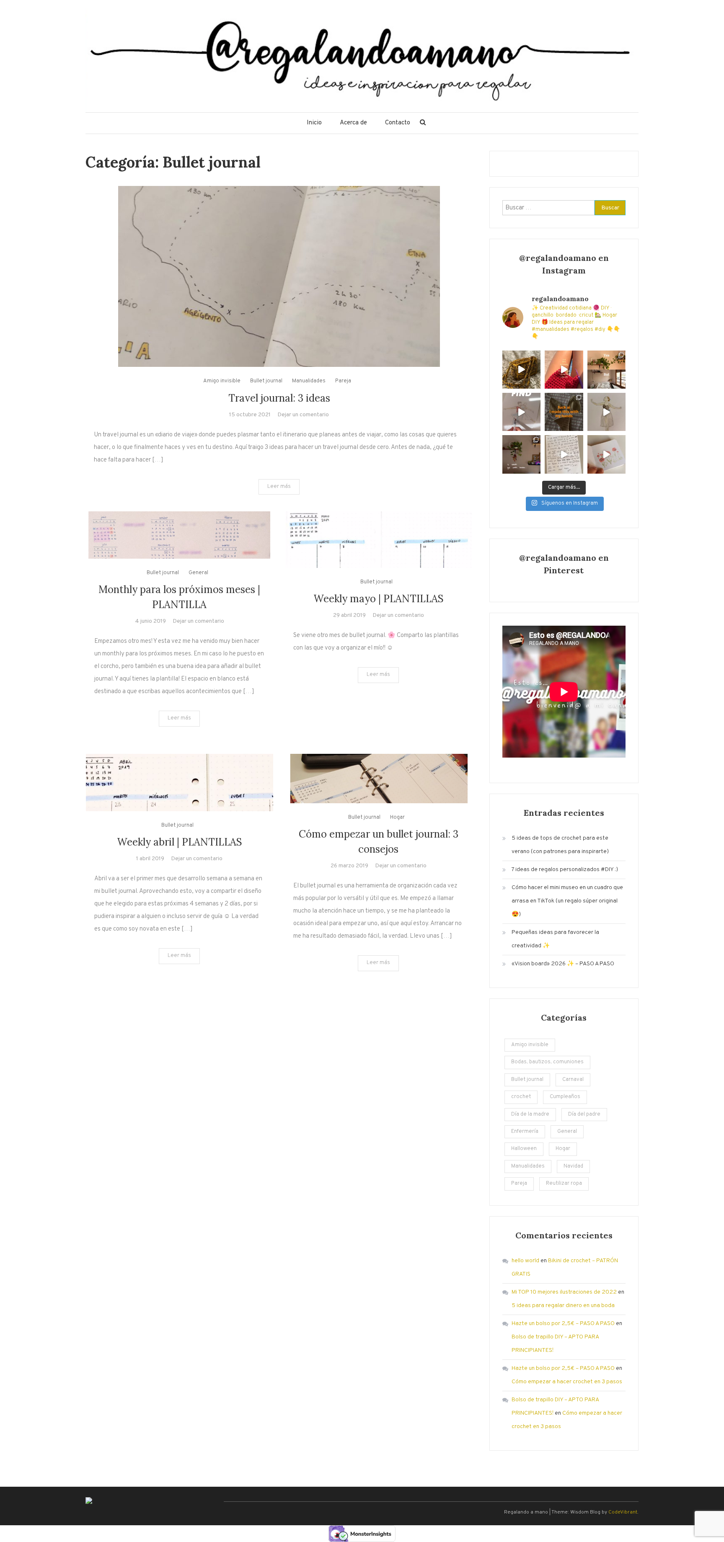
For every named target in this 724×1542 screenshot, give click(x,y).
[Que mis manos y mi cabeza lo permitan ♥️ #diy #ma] (564, 370)
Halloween (524, 1148)
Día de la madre (530, 1114)
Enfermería (524, 1131)
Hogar (397, 817)
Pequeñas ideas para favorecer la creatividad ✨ (555, 939)
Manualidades (309, 381)
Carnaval (573, 1079)
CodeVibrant (622, 1512)
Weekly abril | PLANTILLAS (179, 841)
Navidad (573, 1166)
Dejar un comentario (303, 414)
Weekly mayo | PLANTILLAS (378, 598)
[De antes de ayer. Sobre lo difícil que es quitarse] (564, 454)
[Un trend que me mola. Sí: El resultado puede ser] (606, 370)
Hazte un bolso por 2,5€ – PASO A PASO (563, 1323)
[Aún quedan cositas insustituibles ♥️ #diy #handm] (564, 412)
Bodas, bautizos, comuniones (547, 1062)
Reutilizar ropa (564, 1183)
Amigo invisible (221, 381)
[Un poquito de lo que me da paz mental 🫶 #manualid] (521, 412)
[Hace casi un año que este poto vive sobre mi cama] (521, 454)
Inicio (314, 123)
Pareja (343, 381)
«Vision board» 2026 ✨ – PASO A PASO (563, 963)
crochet (521, 1096)
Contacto (397, 123)
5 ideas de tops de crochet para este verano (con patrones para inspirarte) (560, 845)
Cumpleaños (565, 1096)
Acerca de (353, 123)
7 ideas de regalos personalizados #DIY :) (565, 869)
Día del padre (584, 1114)
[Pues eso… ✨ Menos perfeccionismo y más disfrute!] (606, 412)
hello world (525, 1260)
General (198, 573)
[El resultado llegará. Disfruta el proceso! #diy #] (521, 370)
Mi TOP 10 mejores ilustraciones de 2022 (564, 1292)
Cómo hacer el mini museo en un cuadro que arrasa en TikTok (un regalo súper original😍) (567, 901)
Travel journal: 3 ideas (279, 398)
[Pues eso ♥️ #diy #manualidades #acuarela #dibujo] (606, 454)
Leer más (279, 486)
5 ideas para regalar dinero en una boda (563, 1305)
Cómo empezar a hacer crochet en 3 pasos (567, 1381)
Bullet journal (266, 381)
